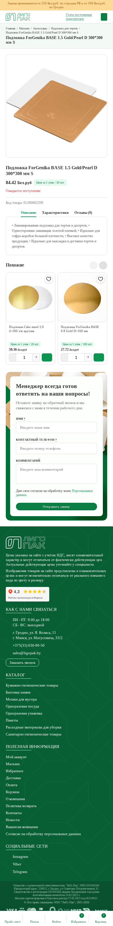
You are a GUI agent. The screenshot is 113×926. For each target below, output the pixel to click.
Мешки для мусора (21, 699)
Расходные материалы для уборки (33, 727)
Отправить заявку (56, 506)
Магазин (13, 764)
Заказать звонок (22, 662)
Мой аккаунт (16, 757)
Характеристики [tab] (55, 213)
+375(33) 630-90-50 (29, 645)
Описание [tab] (28, 213)
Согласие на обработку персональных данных (43, 834)
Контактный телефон (36, 439)
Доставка (13, 778)
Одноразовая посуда (22, 706)
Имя (20, 418)
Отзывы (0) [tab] (83, 213)
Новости (13, 820)
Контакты (14, 813)
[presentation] (94, 265)
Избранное (14, 771)
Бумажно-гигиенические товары (32, 685)
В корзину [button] (47, 357)
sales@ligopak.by (27, 653)
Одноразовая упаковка (24, 713)
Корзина (12, 792)
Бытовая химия (18, 692)
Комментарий (28, 460)
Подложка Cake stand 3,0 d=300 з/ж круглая (26, 329)
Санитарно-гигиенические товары (33, 734)
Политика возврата (21, 806)
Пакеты (12, 720)
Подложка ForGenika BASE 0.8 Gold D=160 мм (80, 329)
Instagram (20, 856)
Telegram (20, 871)
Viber (17, 864)
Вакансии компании (22, 827)
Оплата (11, 785)
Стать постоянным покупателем (79, 16)
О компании (15, 799)
